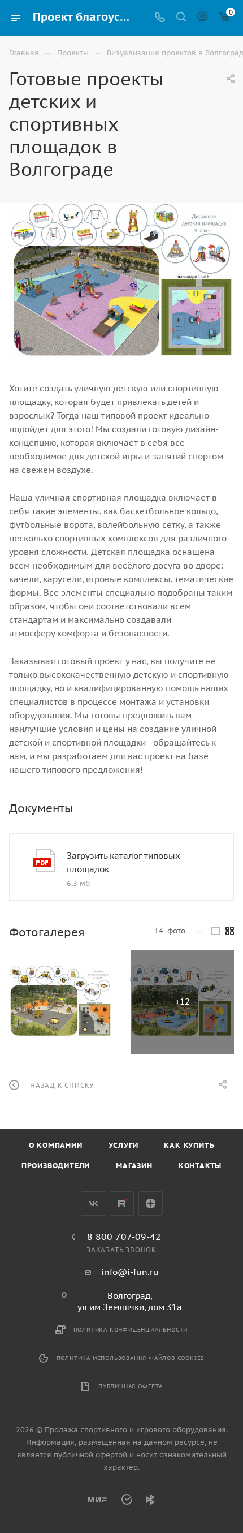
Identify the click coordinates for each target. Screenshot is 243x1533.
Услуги (123, 1145)
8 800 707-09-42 (124, 1236)
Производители (55, 1165)
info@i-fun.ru (130, 1272)
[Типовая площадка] (60, 1002)
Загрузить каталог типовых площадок (123, 862)
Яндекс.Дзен (150, 1203)
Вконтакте (93, 1203)
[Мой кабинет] (202, 17)
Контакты (200, 1165)
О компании (56, 1145)
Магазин (134, 1165)
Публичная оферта (130, 1386)
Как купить (189, 1145)
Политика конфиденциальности (130, 1329)
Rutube (122, 1203)
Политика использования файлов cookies (131, 1358)
